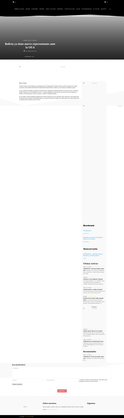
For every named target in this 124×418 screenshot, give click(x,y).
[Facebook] (106, 13)
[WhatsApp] (68, 62)
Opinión (85, 277)
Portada (34, 40)
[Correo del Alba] (25, 51)
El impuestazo (87, 230)
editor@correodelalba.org (52, 409)
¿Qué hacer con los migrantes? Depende (93, 279)
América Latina (27, 40)
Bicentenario (86, 233)
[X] (110, 13)
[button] (110, 9)
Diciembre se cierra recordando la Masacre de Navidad (93, 238)
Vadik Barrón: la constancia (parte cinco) (93, 341)
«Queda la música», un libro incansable (92, 289)
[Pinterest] (65, 62)
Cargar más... (62, 390)
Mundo (84, 258)
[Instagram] (108, 13)
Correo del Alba (31, 51)
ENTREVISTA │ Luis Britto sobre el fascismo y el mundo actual (93, 254)
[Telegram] (72, 62)
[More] (75, 62)
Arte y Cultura (87, 266)
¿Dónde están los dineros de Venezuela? (93, 331)
